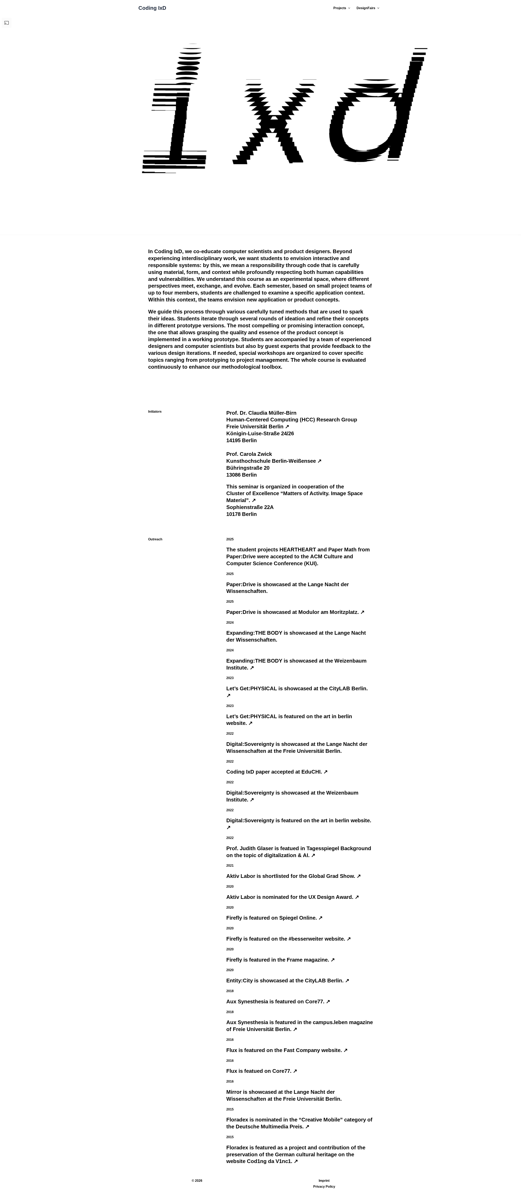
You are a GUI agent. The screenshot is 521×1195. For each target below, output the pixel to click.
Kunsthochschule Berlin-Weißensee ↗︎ (274, 461)
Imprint (324, 1180)
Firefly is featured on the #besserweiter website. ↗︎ (288, 939)
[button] (348, 8)
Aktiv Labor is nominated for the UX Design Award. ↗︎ (292, 897)
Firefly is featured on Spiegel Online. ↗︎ (274, 918)
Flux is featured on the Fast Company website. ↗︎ (287, 1050)
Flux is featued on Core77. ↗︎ (261, 1071)
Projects (339, 8)
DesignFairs (366, 8)
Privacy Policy (324, 1186)
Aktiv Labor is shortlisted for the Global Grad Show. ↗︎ (293, 876)
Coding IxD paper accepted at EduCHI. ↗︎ (277, 772)
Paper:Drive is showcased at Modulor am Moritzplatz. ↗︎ (295, 612)
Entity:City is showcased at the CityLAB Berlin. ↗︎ (287, 980)
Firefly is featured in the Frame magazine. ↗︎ (280, 960)
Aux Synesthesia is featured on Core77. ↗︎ (278, 1001)
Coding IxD (152, 8)
